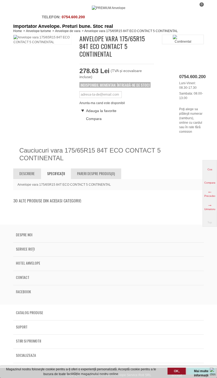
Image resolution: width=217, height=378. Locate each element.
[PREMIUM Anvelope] (108, 8)
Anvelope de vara (67, 31)
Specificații (56, 173)
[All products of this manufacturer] (183, 39)
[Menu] (19, 8)
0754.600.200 (73, 17)
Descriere (27, 173)
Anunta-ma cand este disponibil (102, 103)
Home (17, 31)
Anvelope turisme (38, 31)
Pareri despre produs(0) (96, 173)
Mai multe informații (201, 372)
